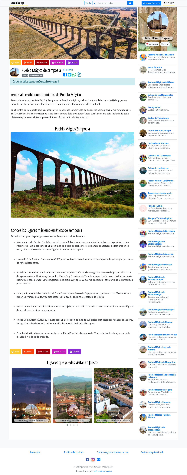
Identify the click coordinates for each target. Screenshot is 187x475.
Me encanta (153, 44)
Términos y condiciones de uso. (113, 452)
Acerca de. (35, 452)
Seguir (166, 44)
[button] (15, 62)
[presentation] (14, 394)
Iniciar (169, 3)
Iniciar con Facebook (151, 3)
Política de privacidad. (152, 452)
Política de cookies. (74, 452)
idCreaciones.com (103, 471)
